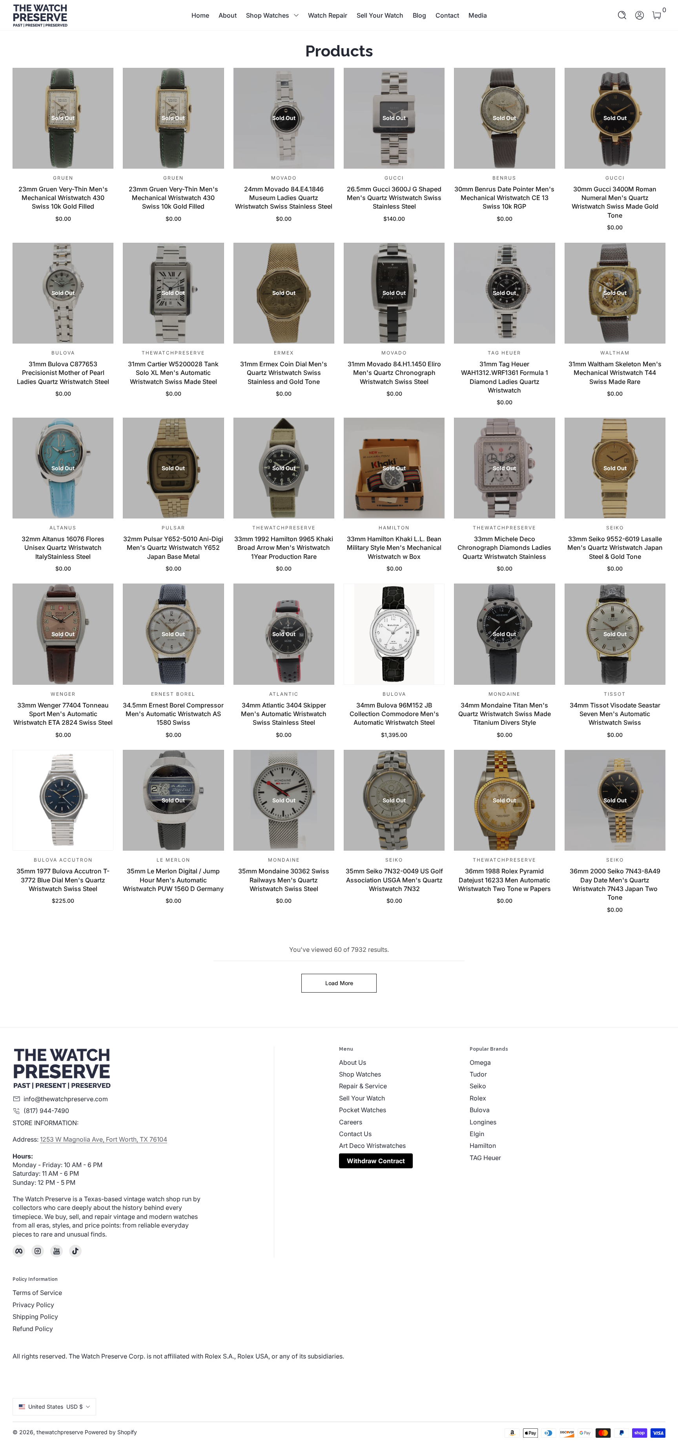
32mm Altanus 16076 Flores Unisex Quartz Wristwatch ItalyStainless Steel (63, 547)
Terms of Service (37, 1293)
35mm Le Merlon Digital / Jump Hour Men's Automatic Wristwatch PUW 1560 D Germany (173, 880)
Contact (447, 15)
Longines (483, 1122)
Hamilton (483, 1145)
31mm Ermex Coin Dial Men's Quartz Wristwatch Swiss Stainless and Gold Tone (283, 373)
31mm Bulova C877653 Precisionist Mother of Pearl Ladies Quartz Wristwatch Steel (63, 373)
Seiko (478, 1086)
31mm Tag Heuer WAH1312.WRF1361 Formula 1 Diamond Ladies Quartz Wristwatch (504, 377)
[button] (622, 15)
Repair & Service (363, 1086)
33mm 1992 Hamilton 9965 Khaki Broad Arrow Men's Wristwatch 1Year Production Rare (283, 547)
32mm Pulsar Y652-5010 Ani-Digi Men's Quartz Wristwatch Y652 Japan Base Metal (173, 547)
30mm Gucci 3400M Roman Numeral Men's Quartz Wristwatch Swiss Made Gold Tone (615, 202)
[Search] (622, 15)
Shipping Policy (35, 1316)
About (228, 15)
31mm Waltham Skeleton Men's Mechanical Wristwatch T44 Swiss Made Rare (615, 373)
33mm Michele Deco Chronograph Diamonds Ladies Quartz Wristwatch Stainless (504, 547)
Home (200, 15)
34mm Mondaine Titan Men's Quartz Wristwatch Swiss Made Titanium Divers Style (504, 714)
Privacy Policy (33, 1305)
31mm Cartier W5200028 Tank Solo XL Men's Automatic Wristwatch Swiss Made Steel (173, 373)
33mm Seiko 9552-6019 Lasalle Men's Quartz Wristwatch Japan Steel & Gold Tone (615, 547)
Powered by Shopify (111, 1432)
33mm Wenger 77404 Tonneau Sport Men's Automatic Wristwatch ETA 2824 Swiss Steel (63, 714)
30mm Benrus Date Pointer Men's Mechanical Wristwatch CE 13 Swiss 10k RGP (504, 198)
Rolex (478, 1098)
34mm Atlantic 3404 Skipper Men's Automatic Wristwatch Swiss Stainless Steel (283, 714)
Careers (350, 1122)
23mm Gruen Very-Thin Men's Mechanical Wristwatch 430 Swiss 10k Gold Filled (63, 198)
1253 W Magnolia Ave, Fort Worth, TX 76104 (103, 1139)
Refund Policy (33, 1329)
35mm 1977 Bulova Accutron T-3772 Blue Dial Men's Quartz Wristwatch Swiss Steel (62, 880)
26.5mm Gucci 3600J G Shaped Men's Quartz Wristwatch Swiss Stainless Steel (394, 198)
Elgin (477, 1134)
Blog (419, 15)
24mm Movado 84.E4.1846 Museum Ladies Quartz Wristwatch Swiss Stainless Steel (283, 198)
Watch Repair (327, 15)
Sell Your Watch (380, 15)
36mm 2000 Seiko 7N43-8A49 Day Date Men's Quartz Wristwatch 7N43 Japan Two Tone (615, 884)
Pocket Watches (362, 1110)
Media (477, 15)
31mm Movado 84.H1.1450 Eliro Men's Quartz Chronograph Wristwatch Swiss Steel (394, 373)
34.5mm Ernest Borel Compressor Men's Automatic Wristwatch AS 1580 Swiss (173, 714)
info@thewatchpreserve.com (66, 1099)
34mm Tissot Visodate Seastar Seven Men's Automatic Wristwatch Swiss (615, 714)
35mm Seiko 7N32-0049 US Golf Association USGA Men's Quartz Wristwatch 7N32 (394, 880)
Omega (480, 1062)
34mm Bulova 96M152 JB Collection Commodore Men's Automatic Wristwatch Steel (394, 714)
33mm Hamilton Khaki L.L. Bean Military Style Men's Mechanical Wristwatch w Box (394, 547)
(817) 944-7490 (46, 1111)
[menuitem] (404, 1062)
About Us (352, 1062)
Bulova (480, 1110)
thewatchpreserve (59, 1432)
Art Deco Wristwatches (372, 1145)
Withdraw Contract (376, 1161)
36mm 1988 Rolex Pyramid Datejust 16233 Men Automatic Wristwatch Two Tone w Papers (504, 880)
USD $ (55, 1406)
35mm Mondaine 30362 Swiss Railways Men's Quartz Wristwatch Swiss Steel (283, 880)
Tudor (478, 1074)
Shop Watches (267, 15)
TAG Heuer (485, 1158)
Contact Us (355, 1134)
